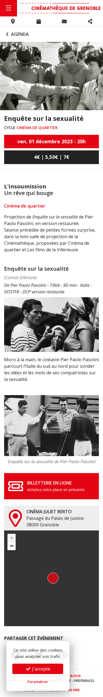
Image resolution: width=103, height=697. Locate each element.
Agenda (19, 34)
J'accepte (40, 669)
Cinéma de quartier (37, 127)
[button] (51, 578)
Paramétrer (37, 681)
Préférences (84, 680)
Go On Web (70, 690)
